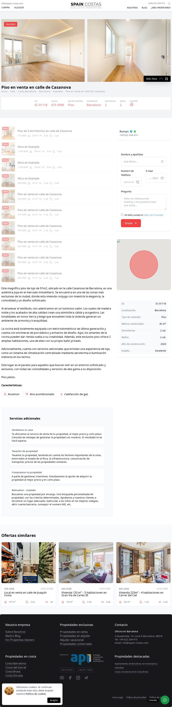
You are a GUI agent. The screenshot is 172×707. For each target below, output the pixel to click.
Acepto (54, 700)
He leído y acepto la (143, 215)
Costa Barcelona (27, 91)
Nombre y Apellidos (132, 154)
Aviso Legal (117, 697)
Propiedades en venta (74, 632)
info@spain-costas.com (12, 3)
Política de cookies (36, 693)
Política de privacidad (136, 697)
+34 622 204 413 (129, 135)
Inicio (4, 91)
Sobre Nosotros (15, 632)
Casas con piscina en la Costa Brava (131, 671)
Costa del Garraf (15, 667)
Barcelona (44, 91)
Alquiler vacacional (72, 640)
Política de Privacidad (153, 215)
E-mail (149, 171)
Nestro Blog (12, 636)
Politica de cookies (158, 697)
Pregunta (126, 191)
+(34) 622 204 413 (156, 3)
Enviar (129, 223)
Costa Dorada (14, 675)
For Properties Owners (19, 640)
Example (58, 91)
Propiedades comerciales (76, 644)
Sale (12, 91)
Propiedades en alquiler (75, 636)
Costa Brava (12, 671)
